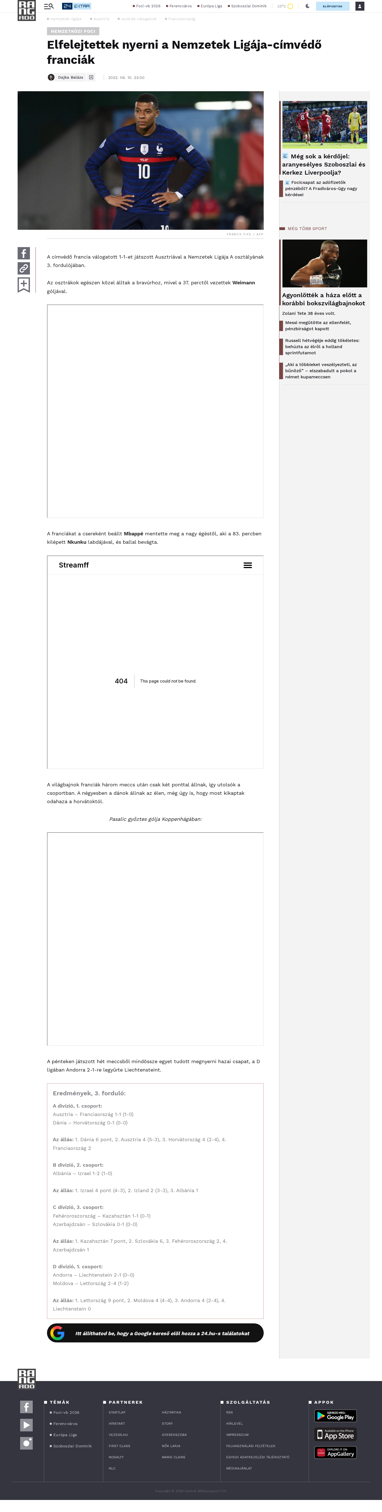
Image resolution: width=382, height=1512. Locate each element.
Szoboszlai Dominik (249, 6)
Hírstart (117, 1424)
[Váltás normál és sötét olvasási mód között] (307, 6)
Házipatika (171, 1412)
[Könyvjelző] (24, 285)
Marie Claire (174, 1457)
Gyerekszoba (174, 1435)
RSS (229, 1412)
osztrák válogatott (139, 19)
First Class (119, 1446)
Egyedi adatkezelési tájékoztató (257, 1457)
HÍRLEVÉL (234, 1424)
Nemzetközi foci (73, 31)
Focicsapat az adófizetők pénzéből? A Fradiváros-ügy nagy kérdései (321, 188)
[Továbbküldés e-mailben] (24, 268)
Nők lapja (171, 1446)
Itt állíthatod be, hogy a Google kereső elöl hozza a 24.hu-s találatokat (162, 1333)
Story (167, 1424)
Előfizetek (333, 6)
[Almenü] (48, 6)
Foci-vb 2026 (148, 6)
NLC (112, 1468)
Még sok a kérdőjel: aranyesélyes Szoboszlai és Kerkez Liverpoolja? (324, 164)
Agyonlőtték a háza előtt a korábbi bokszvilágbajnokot (323, 299)
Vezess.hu (118, 1435)
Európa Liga (211, 6)
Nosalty (116, 1457)
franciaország (181, 19)
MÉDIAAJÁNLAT (239, 1468)
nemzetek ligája (66, 19)
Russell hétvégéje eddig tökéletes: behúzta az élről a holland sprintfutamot (322, 346)
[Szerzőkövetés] (91, 77)
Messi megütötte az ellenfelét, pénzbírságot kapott (318, 325)
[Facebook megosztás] (24, 253)
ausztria (101, 19)
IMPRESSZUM (237, 1435)
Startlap (117, 1412)
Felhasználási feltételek (250, 1446)
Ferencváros (180, 6)
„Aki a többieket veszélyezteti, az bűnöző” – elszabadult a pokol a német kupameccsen (321, 370)
